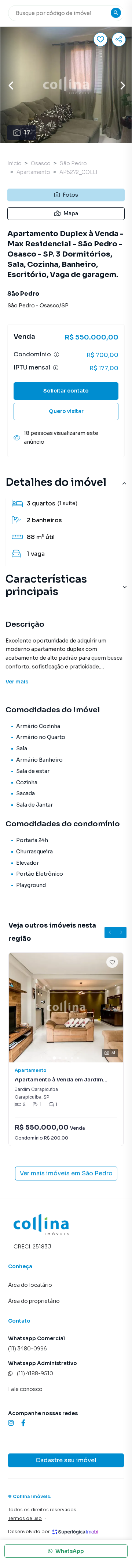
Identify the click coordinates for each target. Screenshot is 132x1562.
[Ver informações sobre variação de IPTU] (55, 367)
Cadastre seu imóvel (66, 1460)
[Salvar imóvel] (100, 39)
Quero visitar (66, 411)
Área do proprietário (34, 1301)
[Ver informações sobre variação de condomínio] (56, 354)
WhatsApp (69, 1551)
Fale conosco (25, 1389)
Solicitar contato (66, 390)
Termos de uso (25, 1518)
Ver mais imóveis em (66, 1173)
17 (27, 132)
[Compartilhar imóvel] (119, 39)
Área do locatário (30, 1285)
